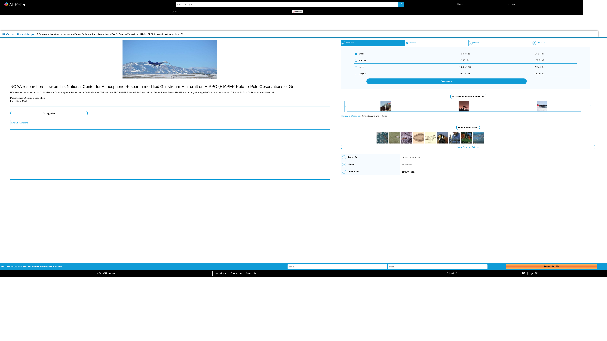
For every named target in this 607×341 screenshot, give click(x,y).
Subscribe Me (551, 266)
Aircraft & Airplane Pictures (468, 96)
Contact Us (251, 273)
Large (361, 67)
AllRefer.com (8, 34)
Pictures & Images (25, 34)
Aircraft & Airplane (19, 122)
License (412, 42)
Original (362, 73)
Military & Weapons (350, 115)
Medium (362, 60)
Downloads (447, 81)
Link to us (541, 42)
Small (361, 53)
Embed (476, 42)
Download (350, 42)
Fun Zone (511, 4)
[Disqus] (170, 219)
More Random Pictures (468, 147)
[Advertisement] (119, 23)
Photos (461, 4)
